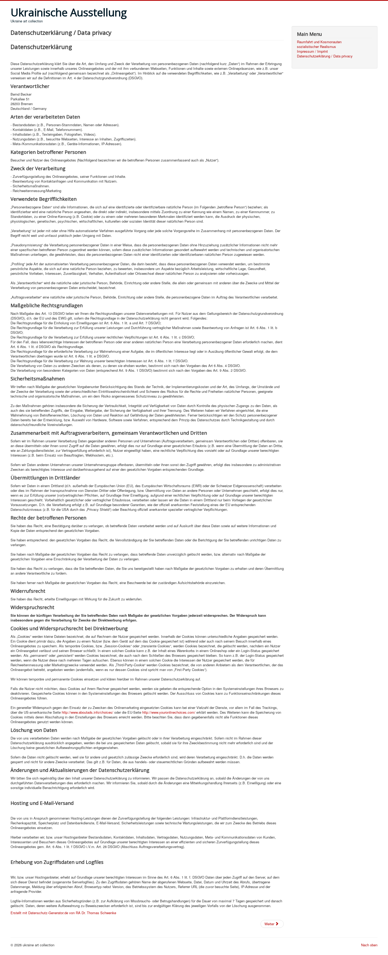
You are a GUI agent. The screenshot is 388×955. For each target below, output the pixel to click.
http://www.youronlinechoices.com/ (168, 712)
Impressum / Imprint (312, 51)
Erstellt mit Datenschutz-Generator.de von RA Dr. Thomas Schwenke (63, 912)
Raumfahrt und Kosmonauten (319, 42)
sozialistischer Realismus (316, 46)
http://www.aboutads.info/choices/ (87, 712)
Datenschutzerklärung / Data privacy (325, 56)
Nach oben (369, 944)
